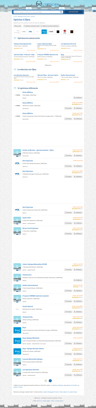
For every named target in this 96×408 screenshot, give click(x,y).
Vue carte (18, 26)
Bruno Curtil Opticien (30, 228)
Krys (62, 54)
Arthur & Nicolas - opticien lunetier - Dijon (38, 150)
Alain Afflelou (27, 92)
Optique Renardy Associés (22, 44)
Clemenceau (27, 275)
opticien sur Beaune (58, 385)
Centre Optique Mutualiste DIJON (34, 264)
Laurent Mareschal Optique (32, 359)
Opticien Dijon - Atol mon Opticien (47, 76)
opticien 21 (66, 392)
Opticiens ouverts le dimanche (50, 26)
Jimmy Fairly (27, 317)
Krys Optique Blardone (30, 338)
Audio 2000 (26, 217)
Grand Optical (27, 306)
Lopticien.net (48, 5)
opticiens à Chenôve (71, 385)
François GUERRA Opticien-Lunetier (47, 55)
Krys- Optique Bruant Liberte (33, 348)
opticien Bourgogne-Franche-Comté (53, 392)
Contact (52, 400)
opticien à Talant (18, 387)
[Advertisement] (48, 244)
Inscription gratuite (59, 400)
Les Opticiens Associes (21, 75)
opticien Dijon (73, 392)
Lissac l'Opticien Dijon (44, 44)
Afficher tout (48, 65)
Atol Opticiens (27, 160)
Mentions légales (46, 400)
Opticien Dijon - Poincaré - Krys (24, 54)
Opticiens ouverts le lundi (32, 26)
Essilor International (68, 75)
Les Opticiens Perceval (68, 44)
